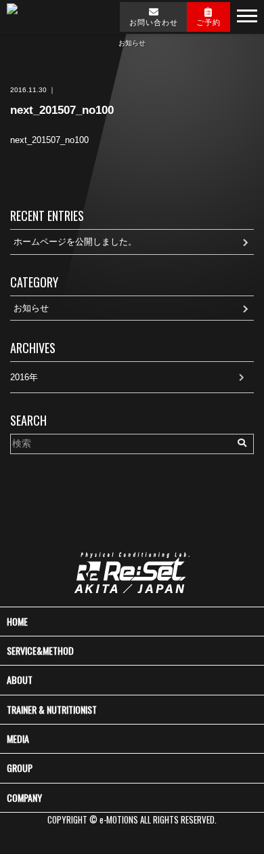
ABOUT (19, 679)
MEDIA (18, 738)
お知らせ (31, 308)
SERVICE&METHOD (40, 650)
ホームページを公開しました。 (75, 242)
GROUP (19, 767)
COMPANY (24, 797)
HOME (17, 621)
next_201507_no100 (49, 140)
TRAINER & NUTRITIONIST (52, 709)
